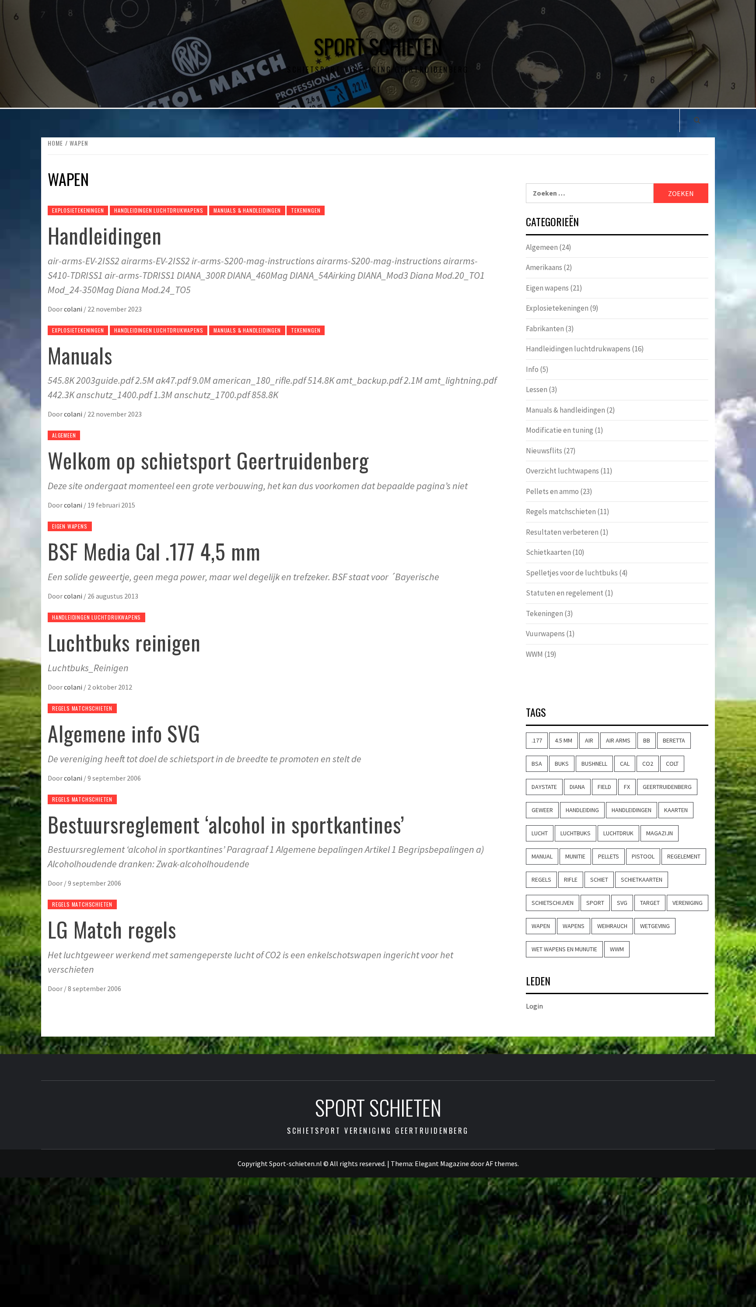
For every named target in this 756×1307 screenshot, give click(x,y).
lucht (540, 833)
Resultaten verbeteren (562, 532)
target (650, 903)
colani (74, 309)
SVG (622, 903)
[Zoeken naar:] (590, 193)
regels (541, 879)
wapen (541, 926)
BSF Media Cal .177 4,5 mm (154, 551)
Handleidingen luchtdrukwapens (158, 210)
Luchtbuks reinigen (124, 642)
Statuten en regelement (564, 593)
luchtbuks (575, 833)
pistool (643, 856)
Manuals (80, 355)
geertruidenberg (667, 787)
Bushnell (594, 763)
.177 (537, 740)
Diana (577, 787)
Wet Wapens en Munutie (564, 949)
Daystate (544, 787)
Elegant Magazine (442, 1163)
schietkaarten (641, 879)
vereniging (687, 903)
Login (534, 1006)
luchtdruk (618, 833)
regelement (683, 856)
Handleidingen (104, 235)
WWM (534, 654)
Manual (542, 856)
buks (562, 763)
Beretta (674, 740)
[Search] (697, 120)
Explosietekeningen (78, 210)
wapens (573, 926)
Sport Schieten (378, 46)
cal (625, 763)
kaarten (676, 810)
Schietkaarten (548, 552)
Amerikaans (544, 267)
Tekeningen (305, 210)
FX (627, 787)
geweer (542, 810)
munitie (575, 856)
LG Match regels (112, 929)
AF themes (502, 1163)
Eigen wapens (70, 526)
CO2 (647, 763)
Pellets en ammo (552, 491)
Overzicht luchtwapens (562, 471)
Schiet (599, 879)
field (604, 787)
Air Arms (618, 740)
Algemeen (64, 435)
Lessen (536, 389)
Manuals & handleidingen (247, 210)
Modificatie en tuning (559, 430)
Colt (672, 763)
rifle (571, 879)
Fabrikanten (545, 328)
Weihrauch (612, 926)
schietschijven (553, 903)
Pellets (608, 856)
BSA (537, 763)
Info (532, 369)
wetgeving (655, 926)
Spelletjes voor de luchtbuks (572, 573)
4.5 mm (563, 740)
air (589, 740)
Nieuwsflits (544, 451)
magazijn (659, 833)
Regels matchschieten (82, 708)
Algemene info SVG (124, 733)
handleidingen (631, 810)
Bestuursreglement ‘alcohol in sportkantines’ (226, 824)
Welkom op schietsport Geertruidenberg (208, 460)
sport (595, 903)
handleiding (582, 810)
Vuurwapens (545, 633)
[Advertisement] (378, 1242)
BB (646, 740)
